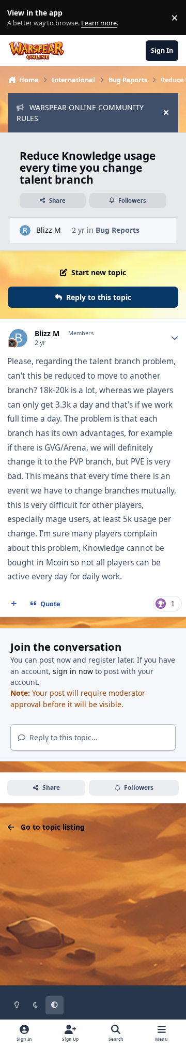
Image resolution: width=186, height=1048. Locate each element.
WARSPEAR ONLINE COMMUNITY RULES (80, 112)
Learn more (20, 18)
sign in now (73, 671)
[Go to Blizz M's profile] (25, 230)
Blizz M (48, 230)
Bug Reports (118, 230)
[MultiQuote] (14, 604)
